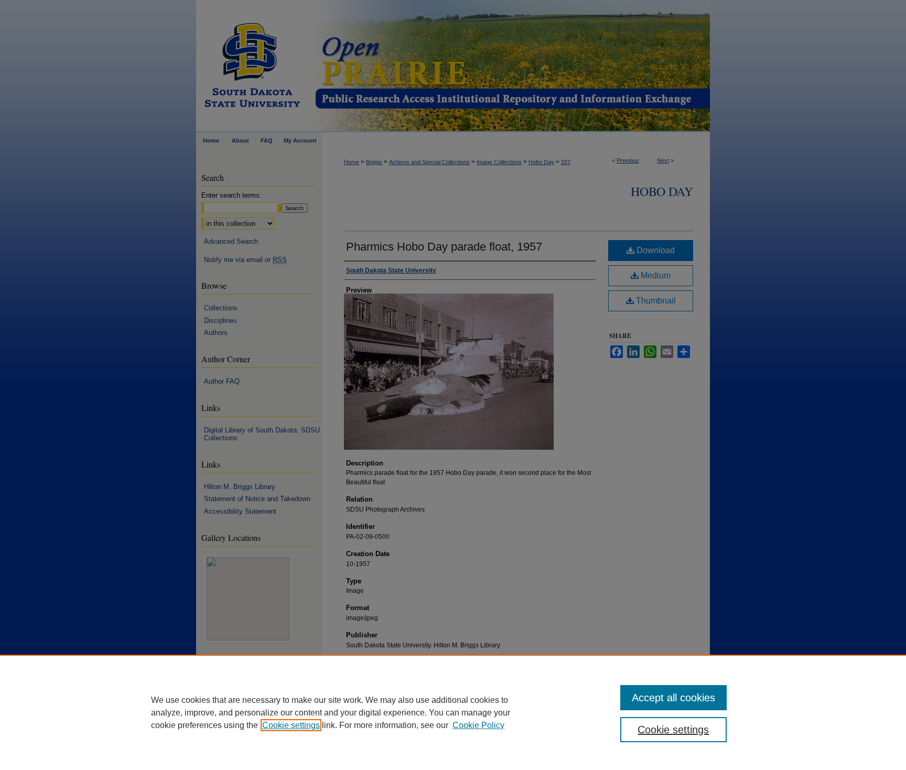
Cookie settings (291, 725)
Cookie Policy (478, 725)
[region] (453, 712)
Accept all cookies (673, 697)
